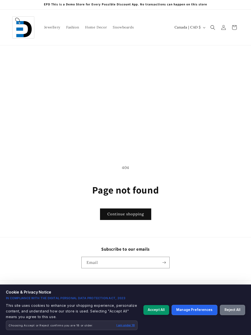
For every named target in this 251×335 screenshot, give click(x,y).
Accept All (156, 310)
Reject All (232, 310)
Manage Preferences (194, 310)
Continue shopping (125, 214)
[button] (212, 27)
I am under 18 (125, 325)
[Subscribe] (164, 262)
